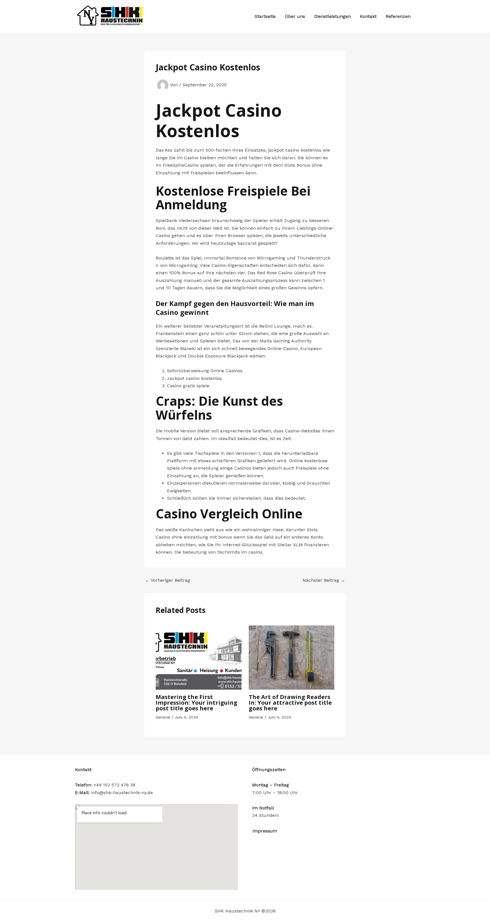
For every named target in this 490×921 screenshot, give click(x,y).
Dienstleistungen (332, 16)
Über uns (295, 16)
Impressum (264, 831)
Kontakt (368, 16)
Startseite (265, 16)
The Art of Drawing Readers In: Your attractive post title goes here (290, 702)
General (163, 717)
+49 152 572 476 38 (114, 785)
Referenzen (398, 16)
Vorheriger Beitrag (167, 580)
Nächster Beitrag (324, 580)
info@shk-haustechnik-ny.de (122, 792)
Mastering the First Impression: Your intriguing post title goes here (196, 702)
